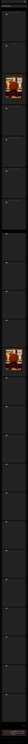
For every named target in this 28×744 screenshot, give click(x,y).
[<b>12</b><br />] (14, 26)
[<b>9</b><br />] (14, 120)
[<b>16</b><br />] (14, 274)
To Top (23, 725)
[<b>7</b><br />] (14, 533)
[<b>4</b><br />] (14, 57)
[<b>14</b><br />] (14, 332)
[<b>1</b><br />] (14, 214)
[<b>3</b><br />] (14, 183)
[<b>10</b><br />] (14, 447)
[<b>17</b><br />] (14, 245)
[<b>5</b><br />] (14, 591)
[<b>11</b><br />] (14, 418)
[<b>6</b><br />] (14, 151)
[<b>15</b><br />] (14, 303)
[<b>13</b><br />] (14, 89)
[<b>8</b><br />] (14, 504)
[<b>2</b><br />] (14, 677)
